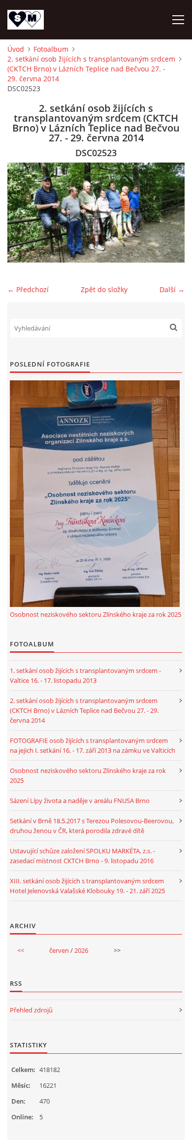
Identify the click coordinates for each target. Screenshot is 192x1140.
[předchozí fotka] (23, 213)
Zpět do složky (104, 289)
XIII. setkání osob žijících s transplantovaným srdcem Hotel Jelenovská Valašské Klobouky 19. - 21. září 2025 (87, 885)
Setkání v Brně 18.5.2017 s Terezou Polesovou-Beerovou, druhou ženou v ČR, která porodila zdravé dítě (92, 825)
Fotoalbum (50, 49)
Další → (172, 289)
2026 (81, 950)
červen (59, 950)
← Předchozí (28, 289)
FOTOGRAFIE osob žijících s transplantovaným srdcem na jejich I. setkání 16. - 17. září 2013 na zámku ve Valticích (92, 745)
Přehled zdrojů (31, 1010)
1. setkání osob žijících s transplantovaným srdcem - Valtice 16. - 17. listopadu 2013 (85, 675)
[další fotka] (169, 213)
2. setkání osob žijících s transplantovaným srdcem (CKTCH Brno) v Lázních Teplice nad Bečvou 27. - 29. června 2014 (91, 68)
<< (20, 950)
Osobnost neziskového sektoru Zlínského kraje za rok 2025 (95, 614)
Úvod (15, 49)
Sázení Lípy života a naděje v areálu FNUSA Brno (80, 800)
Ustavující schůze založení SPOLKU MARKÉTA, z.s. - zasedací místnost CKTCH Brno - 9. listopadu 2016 (82, 855)
